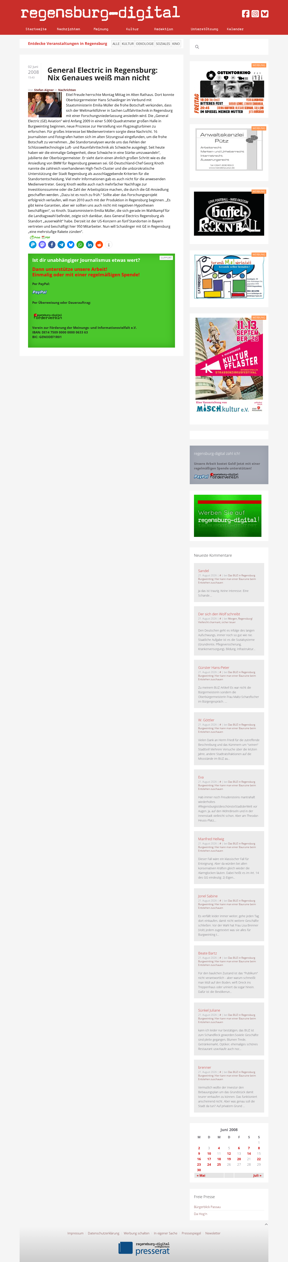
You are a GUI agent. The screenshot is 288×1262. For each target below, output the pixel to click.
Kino (176, 44)
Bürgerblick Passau (207, 1207)
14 (249, 1153)
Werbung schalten (136, 1233)
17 (209, 1159)
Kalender (235, 29)
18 (219, 1159)
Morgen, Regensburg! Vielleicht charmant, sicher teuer (225, 620)
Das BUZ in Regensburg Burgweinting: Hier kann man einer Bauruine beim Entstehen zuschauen (227, 579)
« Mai (201, 1175)
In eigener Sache (165, 1233)
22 (259, 1159)
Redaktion (163, 29)
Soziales (163, 44)
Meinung (101, 29)
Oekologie (145, 44)
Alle (116, 44)
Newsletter (213, 1233)
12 (229, 1153)
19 (229, 1159)
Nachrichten (68, 29)
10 (209, 1153)
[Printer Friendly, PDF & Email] (40, 237)
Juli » (257, 1175)
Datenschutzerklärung (103, 1233)
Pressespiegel (191, 1233)
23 (199, 1164)
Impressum (75, 1233)
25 (219, 1164)
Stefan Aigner (44, 90)
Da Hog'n (200, 1214)
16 (199, 1159)
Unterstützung (204, 29)
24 (209, 1164)
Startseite (36, 29)
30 (199, 1170)
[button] (32, 244)
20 (239, 1159)
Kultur (132, 29)
